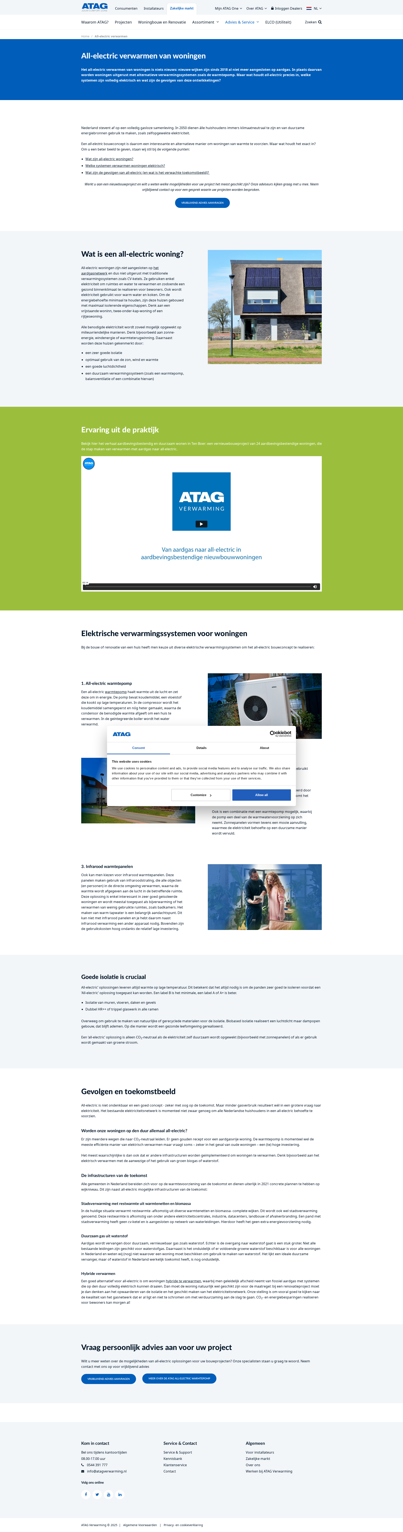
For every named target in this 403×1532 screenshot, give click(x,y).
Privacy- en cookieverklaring (183, 1525)
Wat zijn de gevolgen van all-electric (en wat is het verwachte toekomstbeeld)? (147, 172)
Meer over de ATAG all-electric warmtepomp (179, 1378)
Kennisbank (173, 1458)
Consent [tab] (138, 748)
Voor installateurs (260, 1452)
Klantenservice (175, 1465)
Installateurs (154, 8)
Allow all (261, 795)
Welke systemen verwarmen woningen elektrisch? (125, 165)
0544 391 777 (97, 1465)
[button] (314, 7)
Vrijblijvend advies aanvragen (202, 203)
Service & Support (178, 1452)
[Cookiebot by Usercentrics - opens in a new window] (273, 734)
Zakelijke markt (182, 8)
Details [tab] (201, 748)
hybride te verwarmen (183, 1281)
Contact (170, 1471)
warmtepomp (116, 691)
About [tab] (264, 748)
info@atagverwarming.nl (107, 1471)
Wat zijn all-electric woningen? (109, 159)
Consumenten (126, 8)
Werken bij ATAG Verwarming (269, 1471)
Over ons (253, 1465)
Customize (198, 795)
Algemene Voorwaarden (140, 1525)
